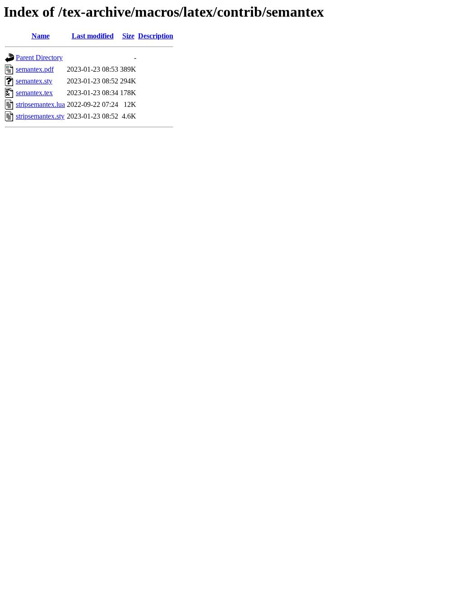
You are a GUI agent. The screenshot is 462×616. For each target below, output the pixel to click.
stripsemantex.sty (40, 116)
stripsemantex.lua (40, 104)
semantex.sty (34, 81)
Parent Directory (39, 57)
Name (41, 36)
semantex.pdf (35, 69)
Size (128, 36)
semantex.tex (34, 93)
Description (155, 36)
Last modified (93, 36)
